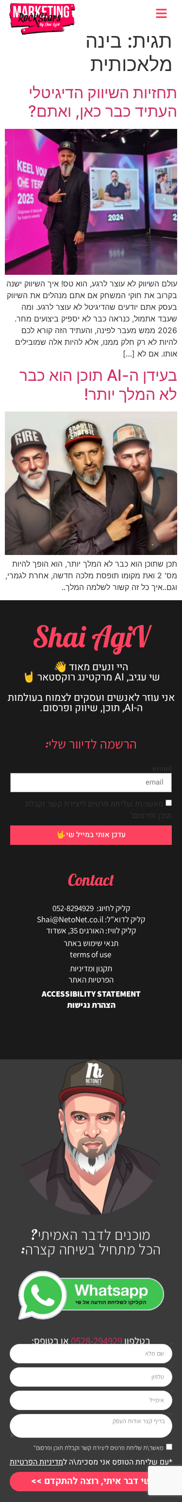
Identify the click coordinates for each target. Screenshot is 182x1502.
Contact (91, 880)
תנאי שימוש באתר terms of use (91, 949)
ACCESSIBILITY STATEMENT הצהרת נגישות (91, 999)
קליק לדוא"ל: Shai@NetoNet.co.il (91, 919)
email (162, 769)
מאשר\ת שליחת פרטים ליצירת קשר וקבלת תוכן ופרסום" (98, 1448)
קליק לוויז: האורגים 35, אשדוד (91, 930)
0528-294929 (95, 1340)
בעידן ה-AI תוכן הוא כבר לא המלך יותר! (98, 384)
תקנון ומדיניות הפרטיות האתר (91, 974)
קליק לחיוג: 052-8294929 (91, 908)
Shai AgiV (91, 636)
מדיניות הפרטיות (36, 1462)
